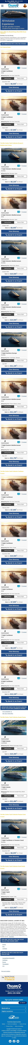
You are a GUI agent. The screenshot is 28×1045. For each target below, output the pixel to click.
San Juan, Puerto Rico (7, 713)
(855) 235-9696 (19, 1)
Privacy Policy (9, 1026)
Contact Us (10, 979)
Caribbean (4, 960)
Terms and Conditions (5, 971)
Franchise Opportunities (14, 1022)
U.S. (3, 966)
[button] (7, 78)
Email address (4, 1001)
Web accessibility (19, 1026)
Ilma (3, 946)
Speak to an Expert (14, 91)
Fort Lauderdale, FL (7, 711)
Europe (4, 962)
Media (3, 1024)
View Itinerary (14, 87)
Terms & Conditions (12, 1024)
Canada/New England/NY (8, 958)
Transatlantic (5, 964)
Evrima (4, 944)
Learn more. (10, 40)
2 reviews (24, 68)
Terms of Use (22, 1024)
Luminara (4, 948)
